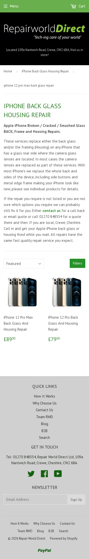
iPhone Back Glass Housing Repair (45, 71)
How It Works (44, 396)
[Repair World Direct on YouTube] (58, 475)
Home (8, 71)
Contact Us (44, 409)
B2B (44, 430)
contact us (52, 210)
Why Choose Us (45, 403)
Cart (81, 6)
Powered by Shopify (63, 538)
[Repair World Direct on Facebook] (44, 475)
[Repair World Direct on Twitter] (31, 475)
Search (44, 437)
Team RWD (44, 416)
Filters (77, 263)
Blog (44, 423)
